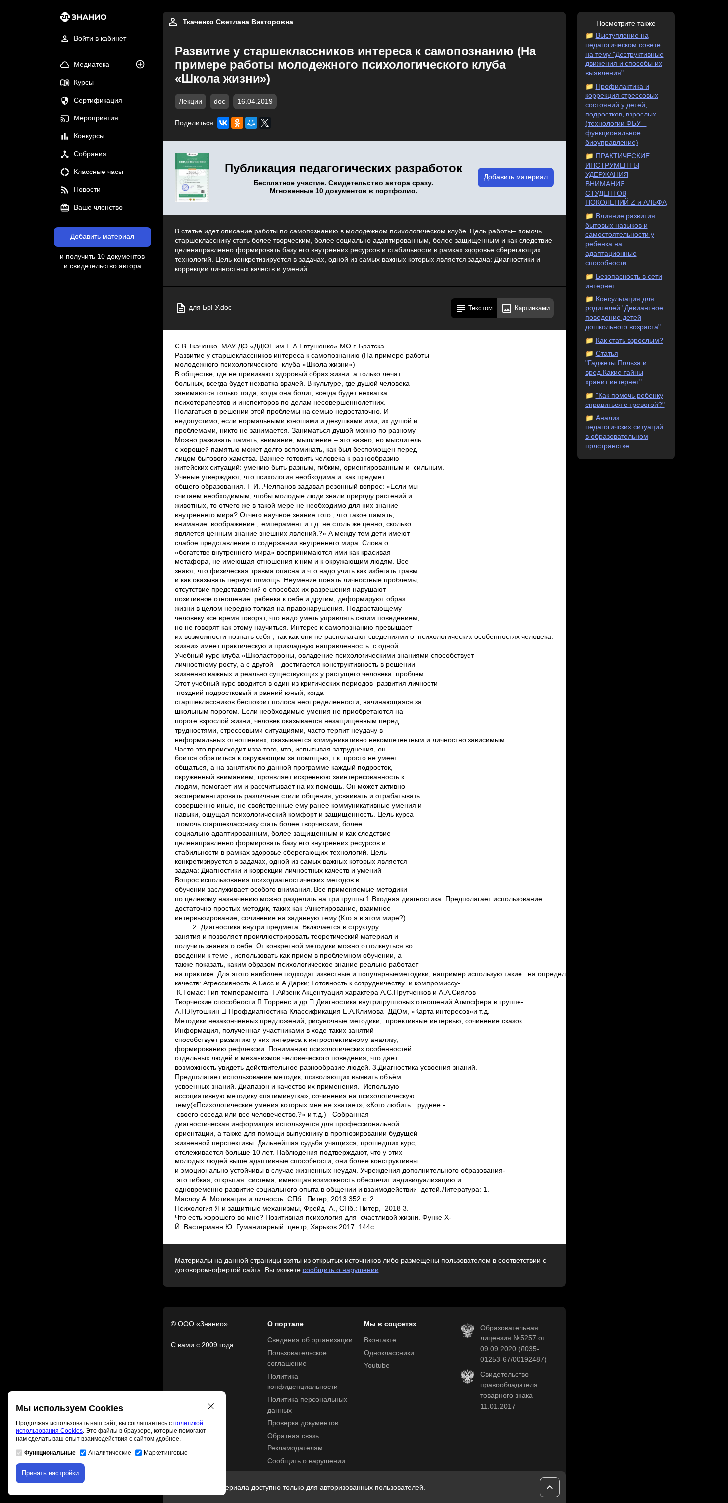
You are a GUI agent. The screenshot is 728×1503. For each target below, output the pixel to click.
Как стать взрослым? (629, 340)
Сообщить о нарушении (306, 1461)
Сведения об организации (310, 1340)
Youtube (377, 1365)
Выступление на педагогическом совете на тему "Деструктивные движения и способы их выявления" (624, 54)
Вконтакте (380, 1340)
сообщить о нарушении (341, 1269)
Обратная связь (293, 1436)
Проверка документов (302, 1423)
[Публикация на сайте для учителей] (192, 178)
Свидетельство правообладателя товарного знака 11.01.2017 (509, 1390)
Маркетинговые (166, 1452)
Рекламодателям (295, 1448)
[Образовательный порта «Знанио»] (80, 20)
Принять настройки (50, 1473)
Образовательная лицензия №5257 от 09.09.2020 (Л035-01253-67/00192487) (513, 1344)
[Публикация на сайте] (143, 65)
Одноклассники (389, 1353)
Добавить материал (102, 236)
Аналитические (109, 1452)
